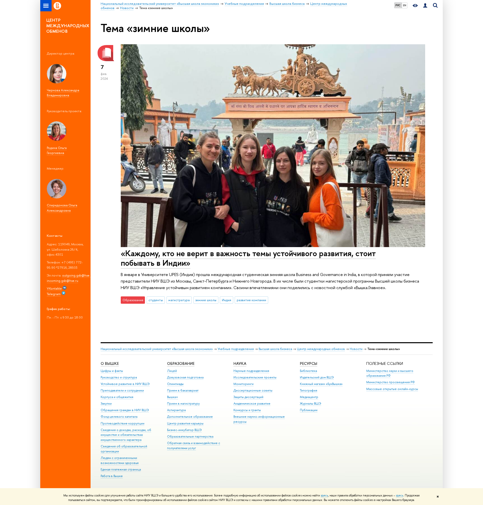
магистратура (179, 300)
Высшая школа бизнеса (275, 349)
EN (404, 5)
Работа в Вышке (112, 476)
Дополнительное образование (190, 416)
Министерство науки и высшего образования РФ (389, 373)
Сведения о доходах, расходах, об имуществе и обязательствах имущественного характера (126, 435)
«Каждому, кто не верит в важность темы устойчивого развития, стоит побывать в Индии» (248, 258)
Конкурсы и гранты (247, 410)
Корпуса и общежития (117, 397)
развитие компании (251, 300)
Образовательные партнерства (190, 436)
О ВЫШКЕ (110, 363)
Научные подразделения (251, 371)
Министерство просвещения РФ (390, 382)
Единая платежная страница (121, 469)
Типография (308, 390)
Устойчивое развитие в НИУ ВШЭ (125, 384)
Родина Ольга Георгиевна (57, 150)
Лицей (172, 371)
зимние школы (205, 300)
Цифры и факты (112, 371)
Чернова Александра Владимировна (63, 93)
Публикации (308, 410)
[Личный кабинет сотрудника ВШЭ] (425, 5)
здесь (324, 495)
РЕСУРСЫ (308, 363)
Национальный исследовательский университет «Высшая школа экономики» (157, 349)
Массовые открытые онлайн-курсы (392, 389)
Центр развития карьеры (185, 423)
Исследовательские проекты (254, 377)
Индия (226, 300)
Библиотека (308, 371)
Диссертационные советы (252, 390)
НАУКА (239, 363)
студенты (155, 300)
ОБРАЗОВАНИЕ (180, 363)
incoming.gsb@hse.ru (62, 280)
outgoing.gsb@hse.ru (77, 275)
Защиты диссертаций (248, 397)
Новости (356, 349)
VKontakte (54, 288)
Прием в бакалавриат (182, 390)
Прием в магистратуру (183, 403)
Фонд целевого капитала (119, 416)
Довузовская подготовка (185, 377)
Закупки (106, 403)
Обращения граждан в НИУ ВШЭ (125, 410)
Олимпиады (175, 384)
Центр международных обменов (321, 349)
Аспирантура (176, 410)
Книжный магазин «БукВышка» (321, 384)
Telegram (54, 294)
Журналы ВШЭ (310, 403)
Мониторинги (243, 384)
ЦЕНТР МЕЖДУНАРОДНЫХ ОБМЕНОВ (68, 25)
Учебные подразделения (236, 349)
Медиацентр (309, 397)
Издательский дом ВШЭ (317, 377)
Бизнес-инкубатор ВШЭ (184, 430)
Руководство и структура (119, 377)
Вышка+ (172, 397)
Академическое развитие (251, 403)
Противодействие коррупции (122, 423)
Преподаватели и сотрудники (122, 390)
